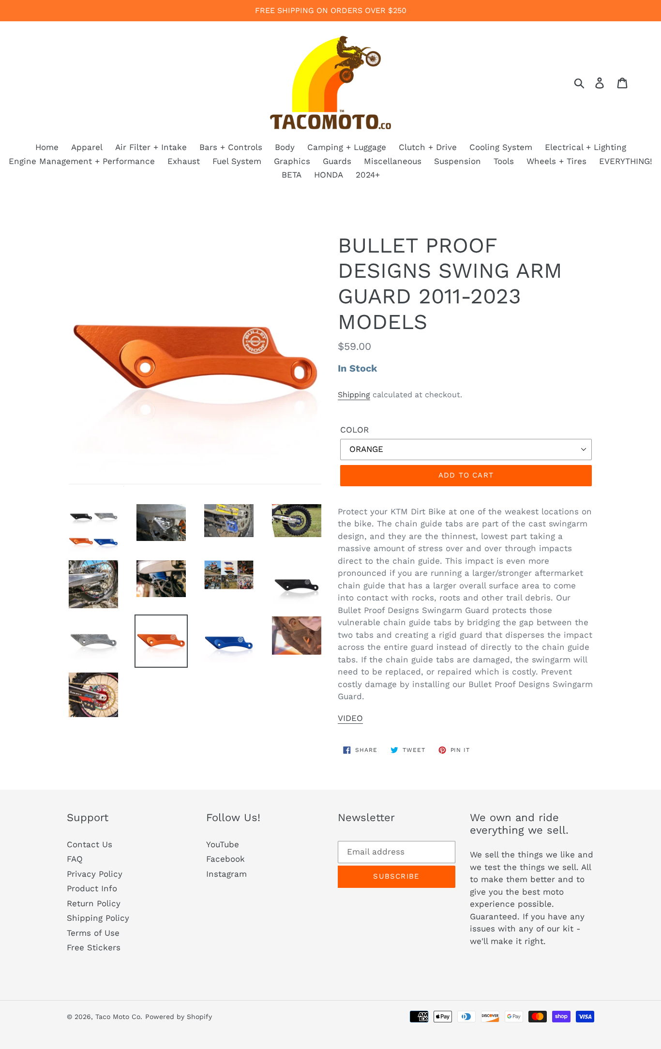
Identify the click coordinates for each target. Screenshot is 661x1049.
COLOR (354, 430)
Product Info (92, 888)
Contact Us (89, 844)
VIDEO (350, 718)
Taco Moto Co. (118, 1016)
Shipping (354, 394)
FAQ (75, 859)
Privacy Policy (94, 874)
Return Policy (93, 903)
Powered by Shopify (178, 1016)
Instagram (226, 874)
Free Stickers (93, 947)
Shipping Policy (98, 918)
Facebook (225, 859)
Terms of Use (93, 933)
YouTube (222, 844)
